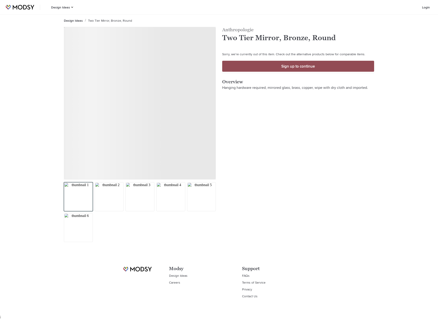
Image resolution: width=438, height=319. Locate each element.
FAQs (246, 276)
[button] (72, 7)
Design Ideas (60, 7)
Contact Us (250, 296)
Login (426, 7)
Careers (174, 282)
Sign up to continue (298, 66)
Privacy (247, 289)
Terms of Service (254, 282)
